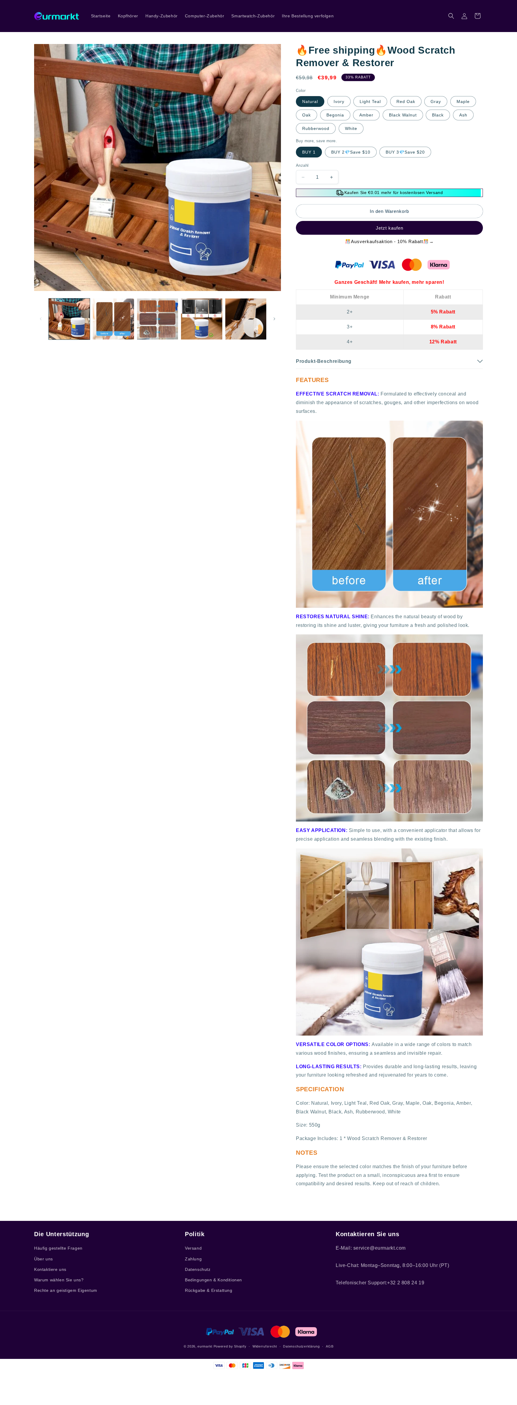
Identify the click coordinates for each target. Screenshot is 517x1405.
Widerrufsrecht (265, 1346)
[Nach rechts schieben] (274, 318)
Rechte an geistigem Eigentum (65, 1290)
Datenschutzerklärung (301, 1346)
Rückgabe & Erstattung (208, 1290)
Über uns (43, 1259)
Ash (463, 115)
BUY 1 (309, 152)
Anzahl (302, 165)
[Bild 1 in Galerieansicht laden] (69, 318)
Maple (463, 101)
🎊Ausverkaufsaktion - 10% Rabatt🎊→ (389, 241)
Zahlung (193, 1259)
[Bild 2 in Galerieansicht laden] (113, 318)
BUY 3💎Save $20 (405, 152)
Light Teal (370, 101)
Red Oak (405, 101)
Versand (193, 1248)
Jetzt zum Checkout (389, 228)
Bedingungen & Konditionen (213, 1279)
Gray (436, 101)
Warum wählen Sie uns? (59, 1279)
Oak (306, 115)
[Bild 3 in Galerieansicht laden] (157, 318)
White (351, 128)
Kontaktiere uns (50, 1269)
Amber (366, 115)
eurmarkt (204, 1346)
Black (438, 115)
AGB (329, 1346)
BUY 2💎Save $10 (350, 152)
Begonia (335, 115)
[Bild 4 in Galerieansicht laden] (201, 318)
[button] (451, 15)
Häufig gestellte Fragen (58, 1248)
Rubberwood (315, 128)
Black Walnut (403, 115)
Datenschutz (198, 1269)
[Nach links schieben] (40, 318)
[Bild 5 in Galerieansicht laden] (245, 318)
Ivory (339, 101)
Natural (310, 101)
